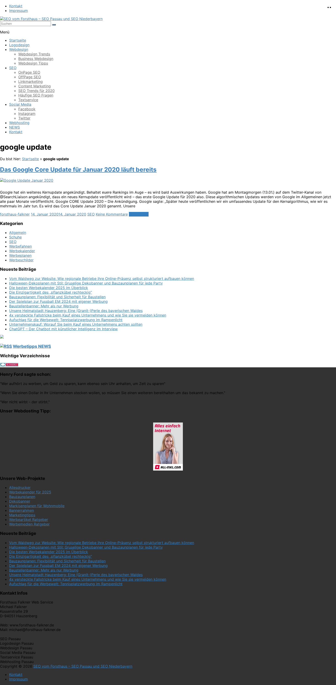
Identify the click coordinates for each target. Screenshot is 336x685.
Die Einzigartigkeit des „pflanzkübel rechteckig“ (50, 292)
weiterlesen (139, 214)
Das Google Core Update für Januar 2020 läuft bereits (78, 169)
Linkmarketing (30, 81)
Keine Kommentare (112, 214)
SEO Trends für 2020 (36, 90)
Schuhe (15, 237)
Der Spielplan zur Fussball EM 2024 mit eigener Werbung (58, 301)
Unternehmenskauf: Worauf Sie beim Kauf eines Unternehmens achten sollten (75, 324)
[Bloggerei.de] (9, 365)
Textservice (28, 99)
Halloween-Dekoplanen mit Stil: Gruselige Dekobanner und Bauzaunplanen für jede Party (86, 283)
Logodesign (19, 45)
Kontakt (15, 6)
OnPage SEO (29, 72)
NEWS (14, 127)
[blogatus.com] (2, 337)
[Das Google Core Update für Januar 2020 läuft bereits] (26, 180)
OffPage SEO (29, 77)
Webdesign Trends (34, 54)
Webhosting (19, 122)
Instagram (26, 113)
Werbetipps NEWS (32, 346)
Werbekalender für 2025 (30, 492)
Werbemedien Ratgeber (29, 524)
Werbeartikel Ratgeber (28, 519)
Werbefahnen (20, 246)
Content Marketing (34, 86)
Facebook (26, 109)
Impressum (18, 10)
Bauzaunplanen (22, 496)
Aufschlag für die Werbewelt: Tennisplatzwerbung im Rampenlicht (66, 319)
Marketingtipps (22, 515)
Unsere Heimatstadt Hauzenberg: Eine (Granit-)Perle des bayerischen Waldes (76, 310)
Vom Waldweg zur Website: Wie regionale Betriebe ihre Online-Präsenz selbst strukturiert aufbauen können (101, 278)
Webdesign (18, 49)
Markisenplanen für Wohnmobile (36, 506)
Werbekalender (22, 251)
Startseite (17, 40)
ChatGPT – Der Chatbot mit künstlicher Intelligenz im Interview (63, 329)
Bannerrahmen (21, 510)
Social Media (20, 104)
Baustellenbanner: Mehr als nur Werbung (43, 306)
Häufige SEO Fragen (35, 95)
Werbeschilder (21, 260)
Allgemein (17, 232)
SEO (12, 67)
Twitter (24, 118)
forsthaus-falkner (15, 214)
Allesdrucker (20, 487)
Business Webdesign (35, 58)
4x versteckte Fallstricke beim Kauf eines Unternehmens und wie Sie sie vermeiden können (87, 315)
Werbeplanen (20, 255)
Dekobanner (19, 501)
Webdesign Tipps (33, 63)
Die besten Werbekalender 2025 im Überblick (48, 287)
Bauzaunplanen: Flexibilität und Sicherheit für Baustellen (57, 297)
